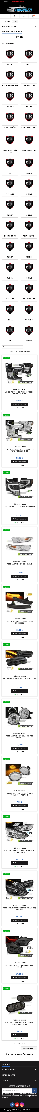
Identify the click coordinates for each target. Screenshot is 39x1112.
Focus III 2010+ (29, 236)
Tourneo (29, 320)
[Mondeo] (29, 163)
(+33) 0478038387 (17, 2)
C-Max (29, 215)
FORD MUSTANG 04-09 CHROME (19, 564)
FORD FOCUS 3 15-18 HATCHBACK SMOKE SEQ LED (19, 966)
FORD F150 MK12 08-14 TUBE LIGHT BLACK (19, 507)
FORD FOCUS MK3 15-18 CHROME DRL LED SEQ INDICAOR (19, 851)
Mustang (10, 194)
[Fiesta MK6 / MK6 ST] (10, 75)
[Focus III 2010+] (29, 225)
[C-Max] (29, 205)
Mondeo (28, 173)
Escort (10, 64)
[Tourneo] (29, 309)
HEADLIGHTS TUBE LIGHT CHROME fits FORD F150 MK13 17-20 (19, 450)
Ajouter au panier (19, 404)
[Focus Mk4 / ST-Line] (29, 140)
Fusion (10, 278)
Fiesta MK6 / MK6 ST (10, 85)
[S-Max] (29, 184)
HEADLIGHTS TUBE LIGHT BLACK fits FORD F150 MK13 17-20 (19, 393)
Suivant (26, 1044)
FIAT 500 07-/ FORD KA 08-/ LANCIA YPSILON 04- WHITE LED (19, 794)
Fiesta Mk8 (10, 106)
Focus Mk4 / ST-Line (29, 150)
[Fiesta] (29, 54)
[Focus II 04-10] (29, 288)
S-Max (29, 194)
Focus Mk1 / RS (10, 127)
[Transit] (10, 205)
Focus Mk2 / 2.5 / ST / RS (29, 128)
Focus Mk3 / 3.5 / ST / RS (10, 151)
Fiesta (29, 64)
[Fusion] (10, 267)
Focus (29, 106)
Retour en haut (29, 1048)
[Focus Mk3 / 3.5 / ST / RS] (10, 140)
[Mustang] (10, 184)
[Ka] (10, 163)
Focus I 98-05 (10, 236)
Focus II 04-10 (29, 299)
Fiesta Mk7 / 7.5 (29, 85)
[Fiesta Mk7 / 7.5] (29, 75)
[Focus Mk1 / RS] (10, 117)
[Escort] (10, 54)
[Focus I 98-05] (10, 225)
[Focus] (29, 96)
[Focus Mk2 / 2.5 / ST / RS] (29, 117)
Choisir (13, 347)
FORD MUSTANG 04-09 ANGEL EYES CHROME (19, 737)
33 (19, 1044)
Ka (10, 173)
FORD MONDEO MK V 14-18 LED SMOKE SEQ (19, 679)
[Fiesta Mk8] (10, 96)
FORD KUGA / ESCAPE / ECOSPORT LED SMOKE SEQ (19, 622)
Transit (10, 215)
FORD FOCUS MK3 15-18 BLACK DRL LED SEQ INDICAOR (19, 909)
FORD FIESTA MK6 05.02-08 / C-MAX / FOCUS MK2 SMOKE (19, 1023)
